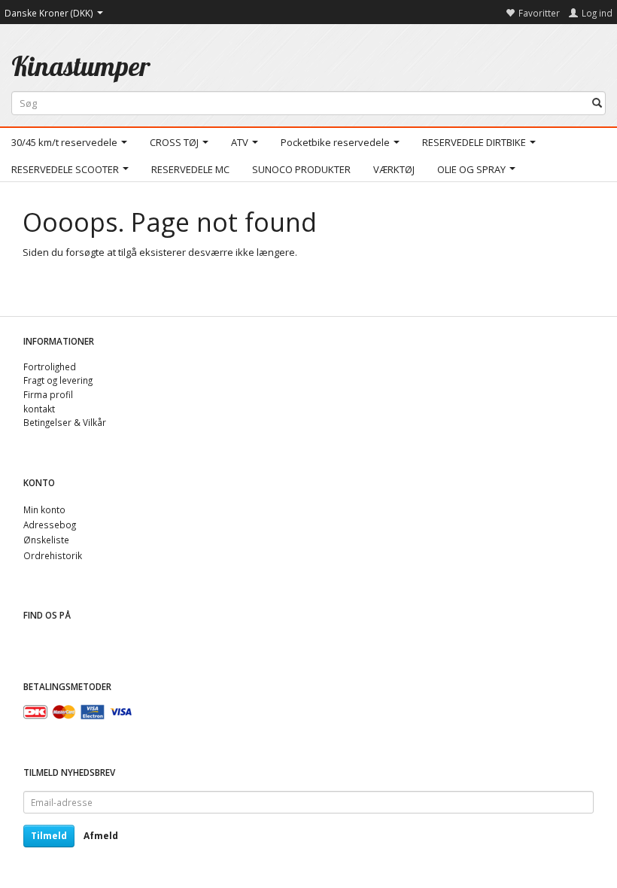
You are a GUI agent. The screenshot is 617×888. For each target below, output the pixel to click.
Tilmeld (49, 835)
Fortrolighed (49, 366)
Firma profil (48, 394)
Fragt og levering (58, 380)
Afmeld (101, 835)
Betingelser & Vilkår (64, 422)
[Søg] (597, 103)
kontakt (39, 409)
